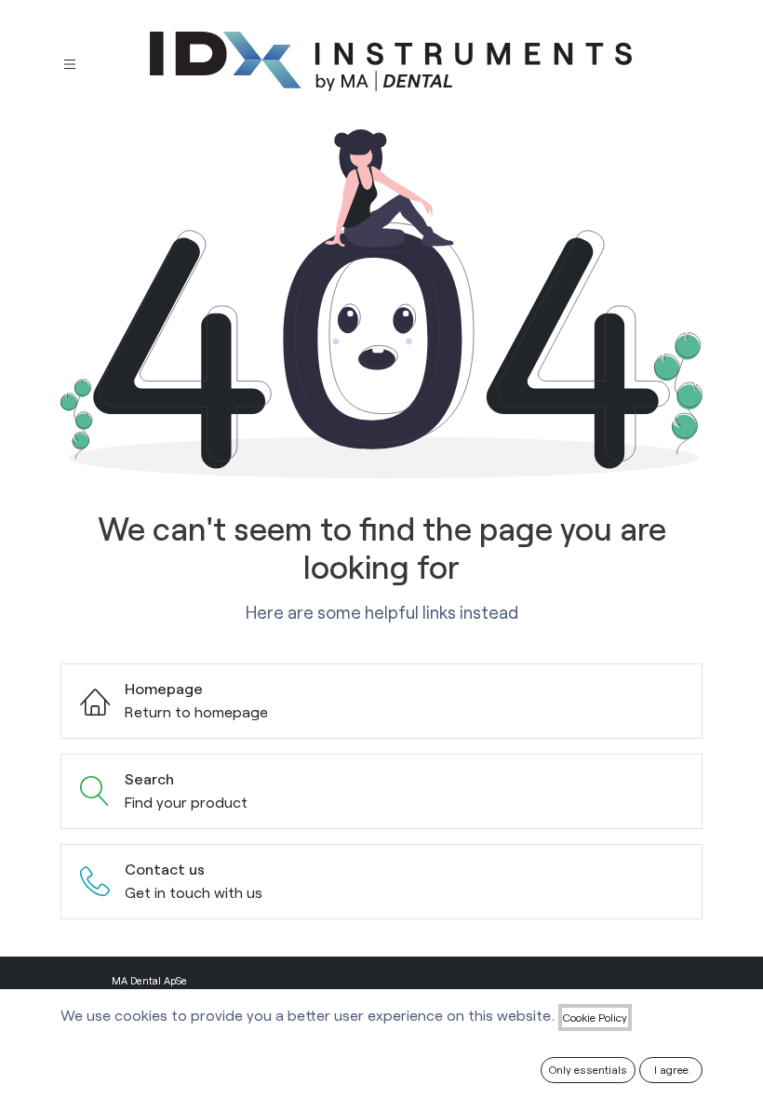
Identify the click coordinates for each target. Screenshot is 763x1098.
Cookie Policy (595, 1017)
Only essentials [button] (588, 1069)
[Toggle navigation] (69, 61)
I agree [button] (671, 1069)
